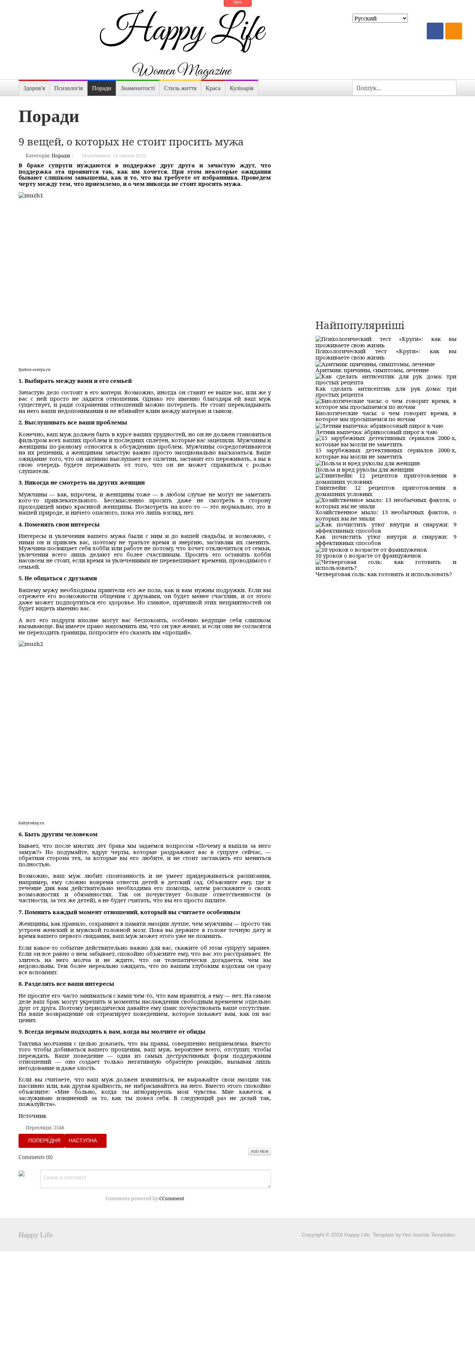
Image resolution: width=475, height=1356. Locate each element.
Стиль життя (180, 88)
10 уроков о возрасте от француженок (368, 555)
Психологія (68, 88)
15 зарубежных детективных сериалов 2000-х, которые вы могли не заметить (385, 453)
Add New (259, 1151)
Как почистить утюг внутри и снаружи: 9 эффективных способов (385, 539)
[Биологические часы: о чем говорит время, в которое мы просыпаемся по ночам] (385, 403)
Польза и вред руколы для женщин (364, 469)
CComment (171, 1198)
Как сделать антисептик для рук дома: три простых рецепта (385, 391)
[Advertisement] (385, 148)
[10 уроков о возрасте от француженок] (371, 548)
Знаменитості (138, 88)
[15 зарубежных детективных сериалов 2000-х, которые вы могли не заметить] (385, 440)
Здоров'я (34, 88)
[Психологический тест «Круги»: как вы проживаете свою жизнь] (385, 341)
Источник (32, 1115)
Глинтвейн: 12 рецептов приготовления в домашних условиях (385, 491)
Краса (213, 88)
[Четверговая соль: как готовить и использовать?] (385, 564)
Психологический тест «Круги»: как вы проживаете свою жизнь (385, 354)
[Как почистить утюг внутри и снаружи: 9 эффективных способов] (385, 527)
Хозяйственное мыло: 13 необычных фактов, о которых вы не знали (385, 515)
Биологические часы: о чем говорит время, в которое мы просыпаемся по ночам (385, 416)
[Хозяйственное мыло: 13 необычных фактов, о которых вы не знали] (385, 502)
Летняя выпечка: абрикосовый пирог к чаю (376, 432)
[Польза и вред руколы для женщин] (367, 462)
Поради (101, 88)
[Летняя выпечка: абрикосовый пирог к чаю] (379, 425)
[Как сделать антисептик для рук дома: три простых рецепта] (385, 378)
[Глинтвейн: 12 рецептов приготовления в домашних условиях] (385, 478)
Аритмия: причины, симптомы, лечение (372, 370)
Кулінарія (241, 88)
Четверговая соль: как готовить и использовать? (383, 574)
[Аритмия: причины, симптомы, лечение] (375, 363)
